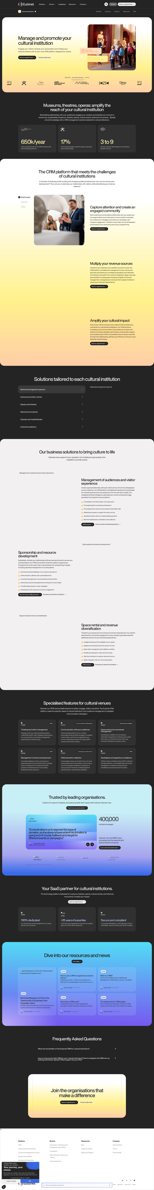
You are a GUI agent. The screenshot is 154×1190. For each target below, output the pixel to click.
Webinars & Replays (87, 1153)
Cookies (134, 1184)
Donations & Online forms (26, 1160)
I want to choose (11, 1181)
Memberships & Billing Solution (29, 594)
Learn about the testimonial (108, 847)
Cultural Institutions (55, 1161)
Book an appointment (126, 4)
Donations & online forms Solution (53, 594)
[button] (82, 389)
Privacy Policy (113, 1184)
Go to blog (76, 961)
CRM (19, 1145)
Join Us (115, 1149)
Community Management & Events (28, 1153)
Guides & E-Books (86, 1149)
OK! (30, 1181)
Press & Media (117, 1153)
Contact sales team (44, 57)
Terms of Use (127, 1184)
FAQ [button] (134, 11)
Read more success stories (76, 808)
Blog (82, 1145)
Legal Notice (120, 1184)
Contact (113, 4)
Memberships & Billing (25, 1156)
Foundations (53, 1151)
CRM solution (87, 524)
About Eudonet (117, 1145)
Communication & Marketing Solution (107, 524)
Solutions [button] (108, 11)
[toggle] (115, 1048)
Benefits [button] (98, 11)
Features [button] (117, 11)
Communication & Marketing (27, 1149)
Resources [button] (126, 11)
